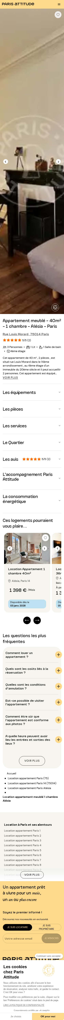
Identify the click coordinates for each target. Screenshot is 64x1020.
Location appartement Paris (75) (28, 778)
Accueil (11, 773)
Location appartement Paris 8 (22, 865)
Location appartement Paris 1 (22, 830)
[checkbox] (58, 14)
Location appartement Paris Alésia (29, 788)
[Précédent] (6, 162)
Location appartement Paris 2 (22, 835)
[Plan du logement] (55, 307)
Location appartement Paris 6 (22, 855)
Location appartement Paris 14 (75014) (32, 783)
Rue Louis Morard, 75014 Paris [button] (26, 334)
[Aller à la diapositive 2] (29, 557)
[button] (32, 392)
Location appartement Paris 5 (22, 850)
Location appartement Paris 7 (22, 860)
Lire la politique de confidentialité (23, 1005)
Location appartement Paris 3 (22, 840)
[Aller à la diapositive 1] (25, 557)
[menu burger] (59, 4)
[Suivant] (58, 162)
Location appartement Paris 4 (22, 845)
